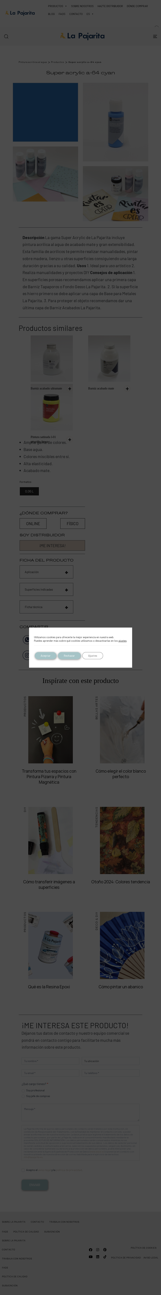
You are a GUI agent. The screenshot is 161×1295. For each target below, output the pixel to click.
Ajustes (92, 655)
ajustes (122, 640)
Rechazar (69, 655)
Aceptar (45, 655)
